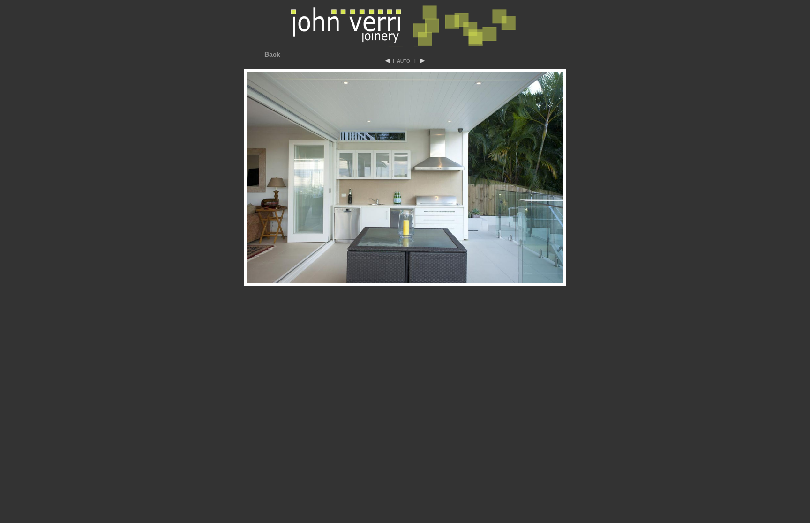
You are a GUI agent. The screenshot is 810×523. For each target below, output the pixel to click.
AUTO (403, 61)
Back (272, 54)
